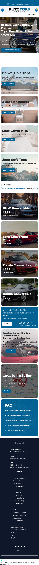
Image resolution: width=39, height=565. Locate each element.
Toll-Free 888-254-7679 (18, 451)
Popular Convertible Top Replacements (13, 188)
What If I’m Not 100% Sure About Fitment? (18, 410)
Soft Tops (29, 188)
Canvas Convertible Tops (19, 530)
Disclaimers (17, 518)
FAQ (22, 2)
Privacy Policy (19, 498)
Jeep (12, 535)
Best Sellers (17, 483)
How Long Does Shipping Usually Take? (17, 425)
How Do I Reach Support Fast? (14, 430)
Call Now (7, 324)
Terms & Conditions (19, 515)
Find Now (7, 391)
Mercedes (14, 532)
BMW (13, 538)
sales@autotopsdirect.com (19, 458)
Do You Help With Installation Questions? (18, 415)
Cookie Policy (19, 501)
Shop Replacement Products (11, 49)
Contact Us (18, 495)
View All (35, 188)
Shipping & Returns (19, 512)
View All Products (8, 83)
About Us (17, 2)
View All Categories (19, 478)
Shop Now (11, 351)
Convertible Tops (17, 527)
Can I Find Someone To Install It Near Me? (18, 420)
